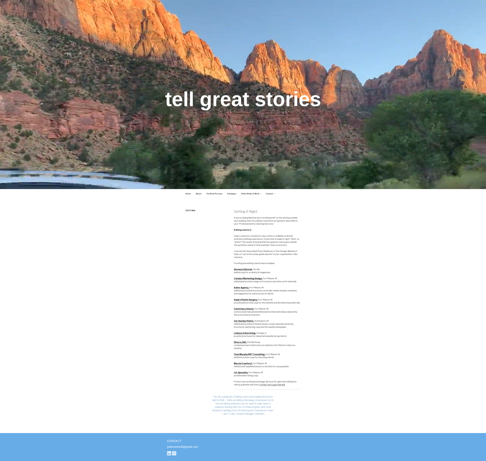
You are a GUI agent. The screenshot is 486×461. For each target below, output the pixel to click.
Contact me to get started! (272, 384)
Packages (231, 194)
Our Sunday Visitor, (244, 321)
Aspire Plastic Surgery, (246, 300)
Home (188, 194)
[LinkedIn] (169, 454)
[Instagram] (174, 454)
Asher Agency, (241, 287)
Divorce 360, (240, 342)
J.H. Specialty (241, 372)
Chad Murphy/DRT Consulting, (249, 354)
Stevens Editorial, (243, 269)
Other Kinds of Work (250, 194)
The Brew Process (214, 194)
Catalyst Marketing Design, (248, 278)
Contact (269, 194)
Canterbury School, (244, 309)
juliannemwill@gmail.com (182, 446)
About (198, 194)
